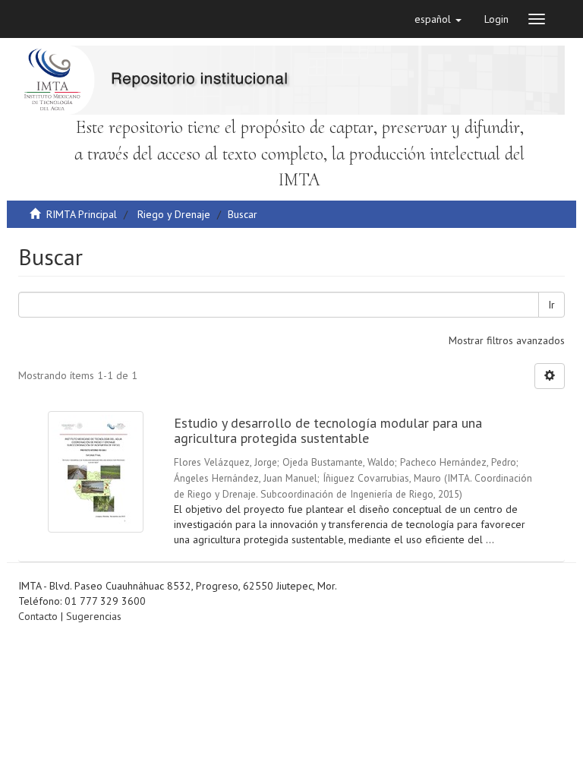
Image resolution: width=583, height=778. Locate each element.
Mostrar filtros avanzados (507, 340)
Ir (551, 305)
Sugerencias (93, 616)
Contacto (38, 616)
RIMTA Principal (81, 214)
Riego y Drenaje (173, 214)
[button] (438, 19)
